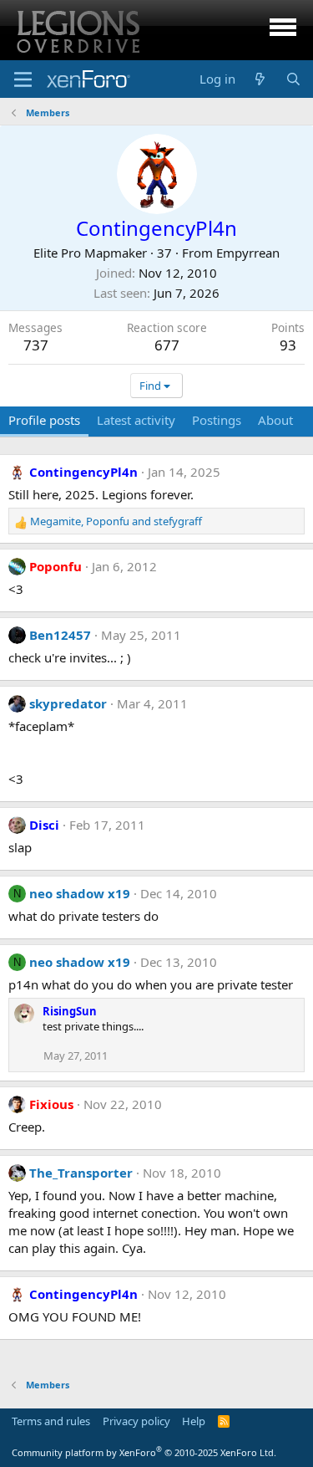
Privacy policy (136, 1421)
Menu (283, 29)
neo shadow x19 (79, 893)
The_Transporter (81, 1172)
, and (116, 521)
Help (193, 1421)
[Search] (293, 79)
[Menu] (23, 79)
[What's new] (260, 79)
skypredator (68, 703)
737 (35, 345)
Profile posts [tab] (44, 419)
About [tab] (275, 419)
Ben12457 (60, 634)
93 (288, 345)
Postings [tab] (216, 419)
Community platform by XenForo (144, 1452)
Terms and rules (51, 1421)
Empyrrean (248, 252)
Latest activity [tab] (136, 419)
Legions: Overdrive (76, 29)
